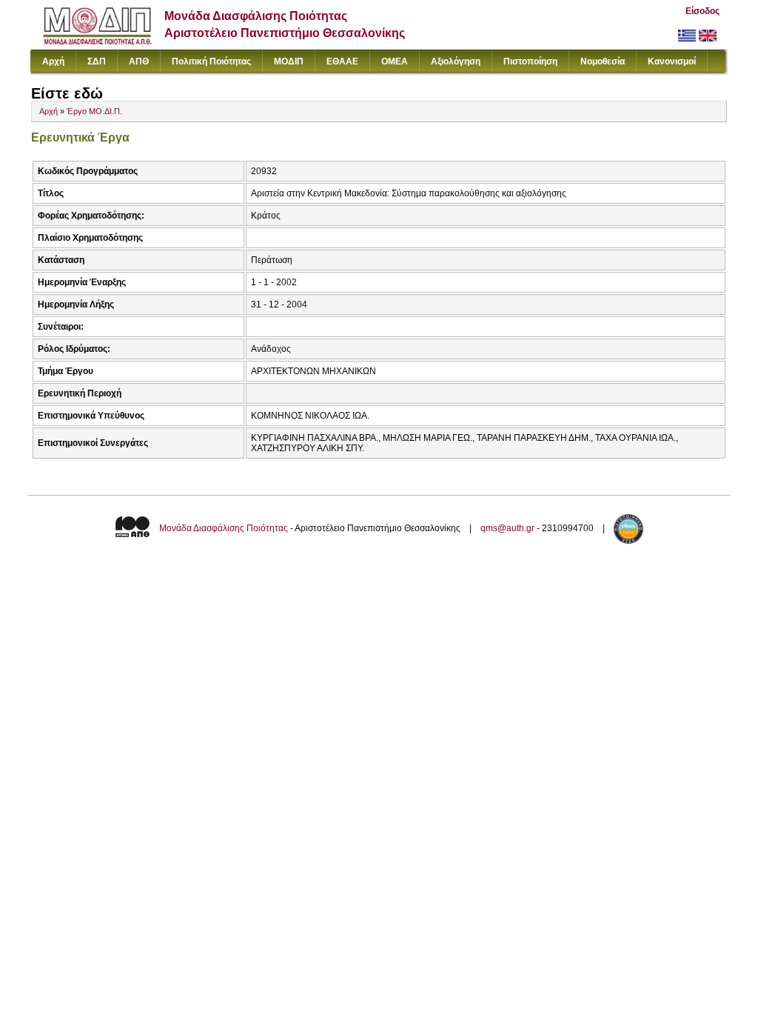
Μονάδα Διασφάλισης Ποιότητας (223, 528)
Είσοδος (702, 11)
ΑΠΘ (139, 61)
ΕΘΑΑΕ (342, 61)
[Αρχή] (97, 41)
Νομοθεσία (602, 61)
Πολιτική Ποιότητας (211, 61)
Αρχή (53, 61)
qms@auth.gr (507, 528)
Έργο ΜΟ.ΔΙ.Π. (94, 111)
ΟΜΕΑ (394, 61)
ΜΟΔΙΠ (288, 61)
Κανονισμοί (672, 61)
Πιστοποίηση (530, 61)
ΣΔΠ (96, 61)
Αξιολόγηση (455, 61)
